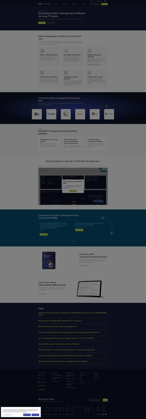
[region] (21, 412)
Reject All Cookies (27, 414)
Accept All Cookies (35, 414)
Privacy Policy (25, 411)
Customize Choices (7, 414)
